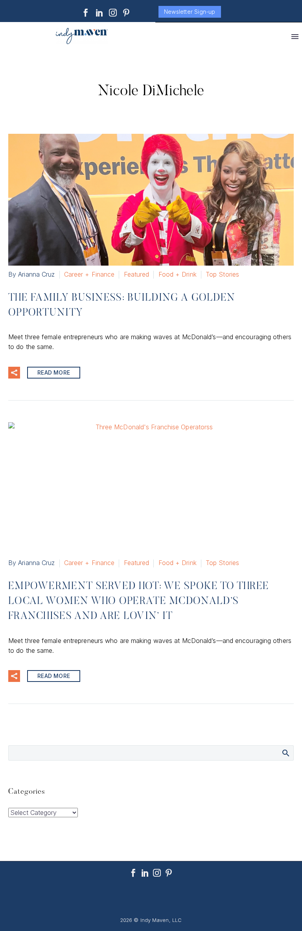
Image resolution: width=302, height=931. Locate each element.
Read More (53, 372)
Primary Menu (295, 36)
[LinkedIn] (99, 13)
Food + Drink (177, 274)
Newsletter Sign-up (189, 11)
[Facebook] (85, 13)
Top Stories (222, 274)
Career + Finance (89, 274)
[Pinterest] (126, 13)
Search (285, 752)
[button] (14, 373)
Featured (136, 274)
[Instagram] (113, 13)
